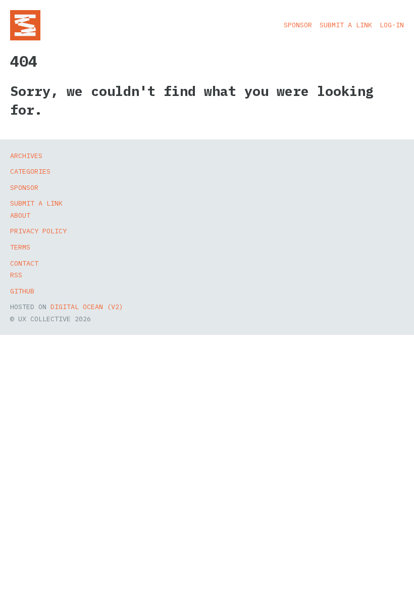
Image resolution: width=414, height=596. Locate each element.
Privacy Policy (38, 230)
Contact (24, 263)
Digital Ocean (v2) (86, 306)
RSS (16, 274)
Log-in (392, 24)
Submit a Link (346, 24)
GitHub (22, 290)
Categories (30, 171)
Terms (20, 247)
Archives (26, 155)
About (20, 215)
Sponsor (298, 24)
